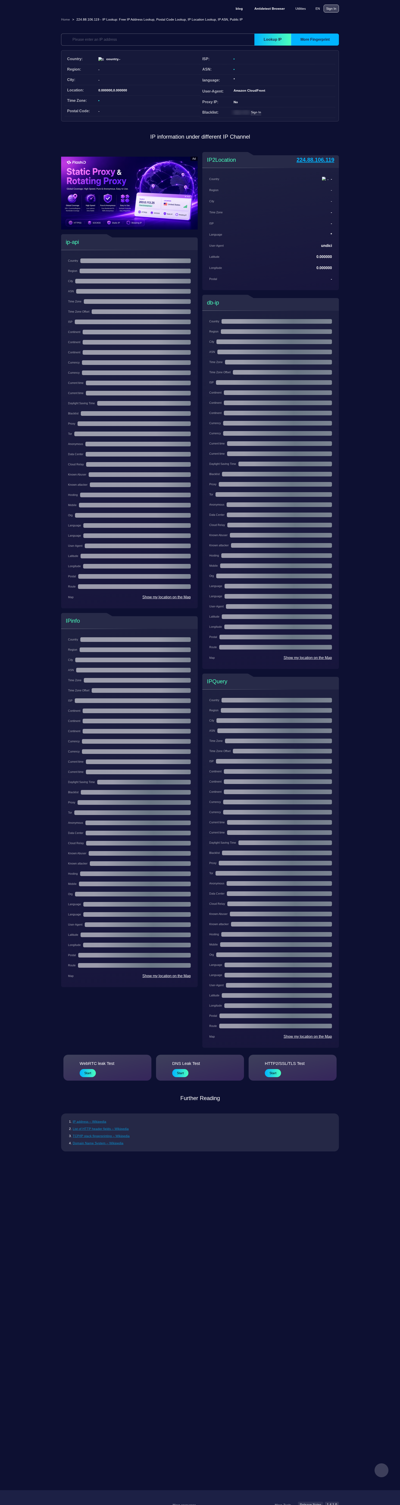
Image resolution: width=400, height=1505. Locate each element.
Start (87, 1073)
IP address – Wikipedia (89, 1121)
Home (65, 19)
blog (239, 8)
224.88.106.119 (315, 160)
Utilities (300, 8)
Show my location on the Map (166, 597)
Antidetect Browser (269, 8)
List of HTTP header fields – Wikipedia (101, 1129)
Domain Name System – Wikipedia (98, 1143)
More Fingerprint (315, 39)
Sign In (331, 8)
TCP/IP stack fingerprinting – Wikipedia (101, 1136)
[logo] (84, 9)
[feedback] (381, 1470)
